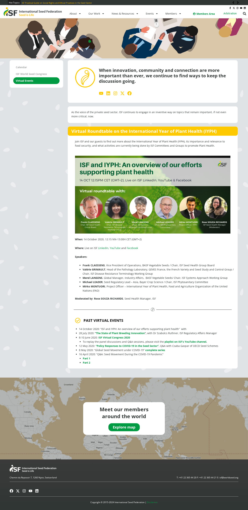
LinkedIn (103, 248)
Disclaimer (152, 502)
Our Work (94, 13)
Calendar (21, 67)
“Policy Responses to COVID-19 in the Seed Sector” (127, 346)
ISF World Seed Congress (31, 74)
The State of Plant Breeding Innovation (120, 333)
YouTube (115, 248)
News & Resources (123, 13)
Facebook (132, 248)
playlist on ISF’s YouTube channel (185, 341)
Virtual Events (24, 80)
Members (171, 13)
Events (150, 13)
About (73, 13)
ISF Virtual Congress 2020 (114, 337)
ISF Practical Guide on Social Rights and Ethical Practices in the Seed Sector (51, 2)
